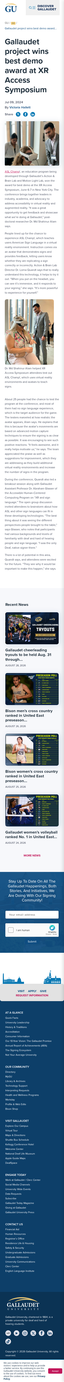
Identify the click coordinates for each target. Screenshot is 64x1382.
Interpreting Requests (17, 1090)
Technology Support (16, 1086)
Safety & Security (14, 1248)
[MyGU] (8, 1333)
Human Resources (15, 1234)
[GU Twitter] (18, 114)
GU (7, 23)
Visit (21, 991)
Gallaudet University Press (19, 1212)
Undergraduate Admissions (20, 1252)
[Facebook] (41, 1333)
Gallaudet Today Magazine (19, 1203)
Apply (32, 991)
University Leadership (17, 1022)
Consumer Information (17, 1036)
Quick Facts (11, 1018)
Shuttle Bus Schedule (17, 1140)
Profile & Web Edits (15, 1104)
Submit (32, 941)
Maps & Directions (15, 1135)
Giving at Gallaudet (15, 1208)
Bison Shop (11, 1109)
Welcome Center (14, 1149)
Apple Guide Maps (15, 1158)
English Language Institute (19, 1271)
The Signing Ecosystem (18, 1050)
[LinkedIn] (50, 1333)
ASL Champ (12, 172)
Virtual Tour (11, 1130)
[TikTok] (8, 1341)
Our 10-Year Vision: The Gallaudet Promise (28, 1041)
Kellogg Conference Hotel (19, 1144)
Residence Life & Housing (19, 1243)
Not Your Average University (21, 1055)
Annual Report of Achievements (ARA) (26, 1046)
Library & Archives (15, 1081)
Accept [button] (55, 1370)
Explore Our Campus (16, 1126)
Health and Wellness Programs (22, 1095)
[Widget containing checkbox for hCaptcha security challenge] (32, 930)
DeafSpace (11, 1163)
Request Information (32, 995)
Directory (10, 1072)
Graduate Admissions (17, 1257)
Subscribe (10, 1198)
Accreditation (12, 1032)
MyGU (8, 1076)
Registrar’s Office (14, 1239)
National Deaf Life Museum (20, 1154)
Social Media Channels (17, 1185)
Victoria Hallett (20, 107)
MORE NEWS (32, 855)
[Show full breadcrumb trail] (13, 23)
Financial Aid (12, 1229)
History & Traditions (16, 1027)
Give (43, 991)
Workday (10, 1100)
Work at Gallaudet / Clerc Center (23, 1180)
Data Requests (13, 1194)
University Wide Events (18, 1189)
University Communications (20, 1262)
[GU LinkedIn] (32, 114)
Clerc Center (12, 1266)
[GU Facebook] (25, 114)
